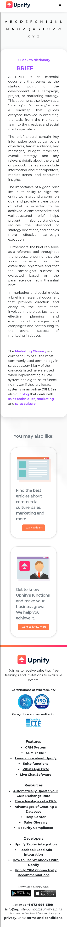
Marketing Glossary (30, 351)
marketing (45, 399)
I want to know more (33, 626)
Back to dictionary (35, 60)
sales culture (25, 404)
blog (25, 394)
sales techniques (21, 399)
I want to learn (34, 527)
